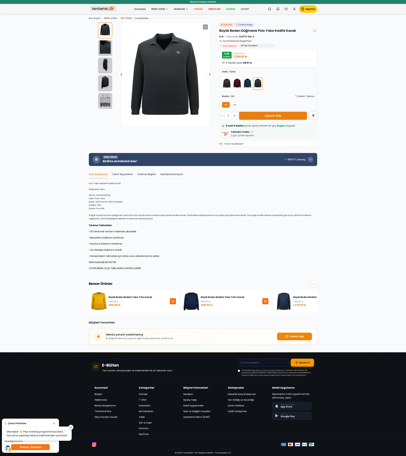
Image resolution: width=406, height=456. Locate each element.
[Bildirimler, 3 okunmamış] (277, 9)
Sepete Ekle (273, 116)
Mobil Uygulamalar (193, 405)
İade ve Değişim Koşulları (196, 411)
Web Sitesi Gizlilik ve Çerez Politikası (267, 370)
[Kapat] (54, 423)
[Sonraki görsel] (209, 74)
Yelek (142, 417)
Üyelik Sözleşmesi (237, 411)
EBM (229, 452)
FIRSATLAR (214, 9)
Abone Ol (304, 362)
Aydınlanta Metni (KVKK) (196, 417)
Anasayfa (140, 9)
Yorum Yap (297, 336)
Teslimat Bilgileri (146, 174)
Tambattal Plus (103, 411)
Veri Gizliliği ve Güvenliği (241, 399)
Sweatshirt (145, 405)
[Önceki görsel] (121, 74)
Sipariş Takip (190, 399)
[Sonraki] (314, 283)
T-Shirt (143, 399)
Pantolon (144, 428)
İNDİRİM (230, 9)
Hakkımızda (101, 399)
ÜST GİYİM (126, 18)
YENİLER (198, 9)
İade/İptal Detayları (171, 174)
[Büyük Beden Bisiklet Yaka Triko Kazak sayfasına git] (173, 301)
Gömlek (143, 394)
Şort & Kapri (145, 422)
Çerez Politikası (236, 405)
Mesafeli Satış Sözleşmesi (242, 394)
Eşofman (144, 434)
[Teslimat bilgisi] (252, 132)
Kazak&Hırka (142, 18)
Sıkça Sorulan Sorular (106, 417)
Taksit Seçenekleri (122, 174)
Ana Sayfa (94, 18)
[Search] (269, 9)
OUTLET (245, 9)
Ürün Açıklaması (98, 174)
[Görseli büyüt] (205, 26)
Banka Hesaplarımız (105, 405)
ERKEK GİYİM (158, 9)
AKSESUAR (179, 9)
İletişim (98, 394)
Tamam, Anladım (30, 447)
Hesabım (188, 394)
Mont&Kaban (146, 411)
